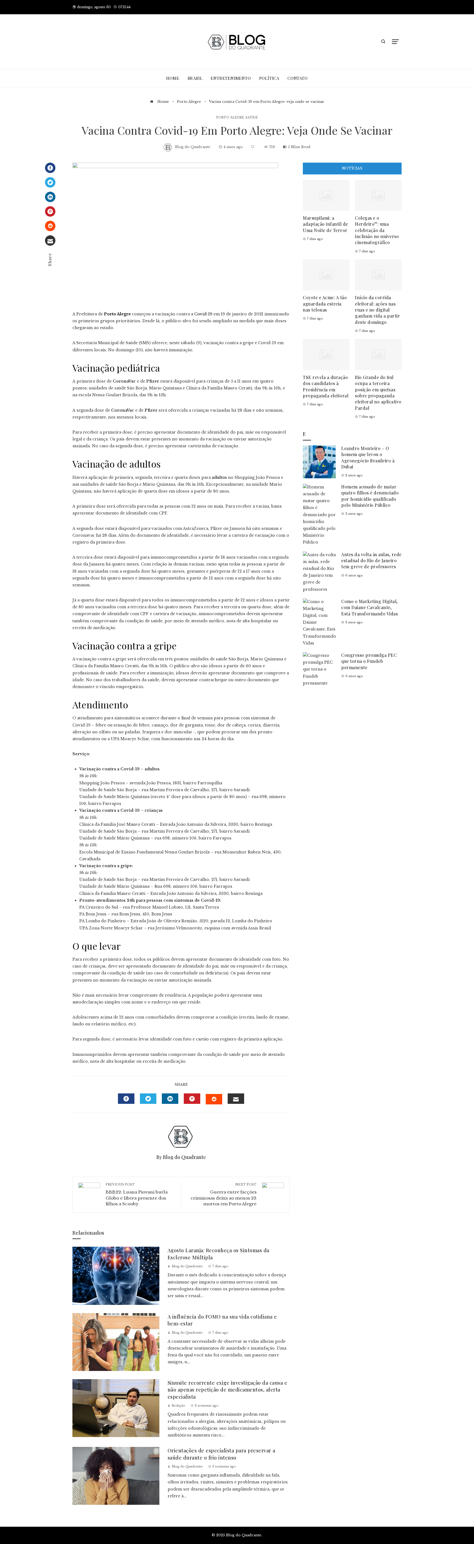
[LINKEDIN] (170, 1098)
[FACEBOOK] (126, 1098)
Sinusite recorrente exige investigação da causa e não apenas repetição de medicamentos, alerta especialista (227, 1389)
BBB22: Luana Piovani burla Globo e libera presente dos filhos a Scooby (137, 1194)
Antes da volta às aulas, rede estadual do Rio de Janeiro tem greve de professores (371, 561)
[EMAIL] (236, 1098)
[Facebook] (50, 168)
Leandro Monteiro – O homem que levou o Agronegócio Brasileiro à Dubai (367, 457)
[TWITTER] (148, 1098)
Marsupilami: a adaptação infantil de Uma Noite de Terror (325, 224)
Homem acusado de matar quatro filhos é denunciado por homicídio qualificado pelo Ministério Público (370, 496)
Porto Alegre (230, 117)
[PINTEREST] (192, 1098)
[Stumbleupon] (50, 226)
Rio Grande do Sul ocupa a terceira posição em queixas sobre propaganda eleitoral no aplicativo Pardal (378, 392)
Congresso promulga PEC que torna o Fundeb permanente (369, 661)
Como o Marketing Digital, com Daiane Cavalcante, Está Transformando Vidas (369, 607)
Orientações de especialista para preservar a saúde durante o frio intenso (221, 1454)
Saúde (252, 117)
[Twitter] (50, 182)
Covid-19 (203, 314)
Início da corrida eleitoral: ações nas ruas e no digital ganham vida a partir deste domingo (377, 310)
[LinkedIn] (50, 197)
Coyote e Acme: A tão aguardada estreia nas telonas (325, 304)
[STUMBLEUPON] (214, 1099)
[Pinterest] (50, 211)
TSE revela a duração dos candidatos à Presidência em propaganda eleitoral (325, 386)
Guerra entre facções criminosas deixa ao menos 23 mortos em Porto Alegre (223, 1194)
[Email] (50, 240)
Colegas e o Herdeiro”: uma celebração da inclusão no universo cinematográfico (377, 230)
